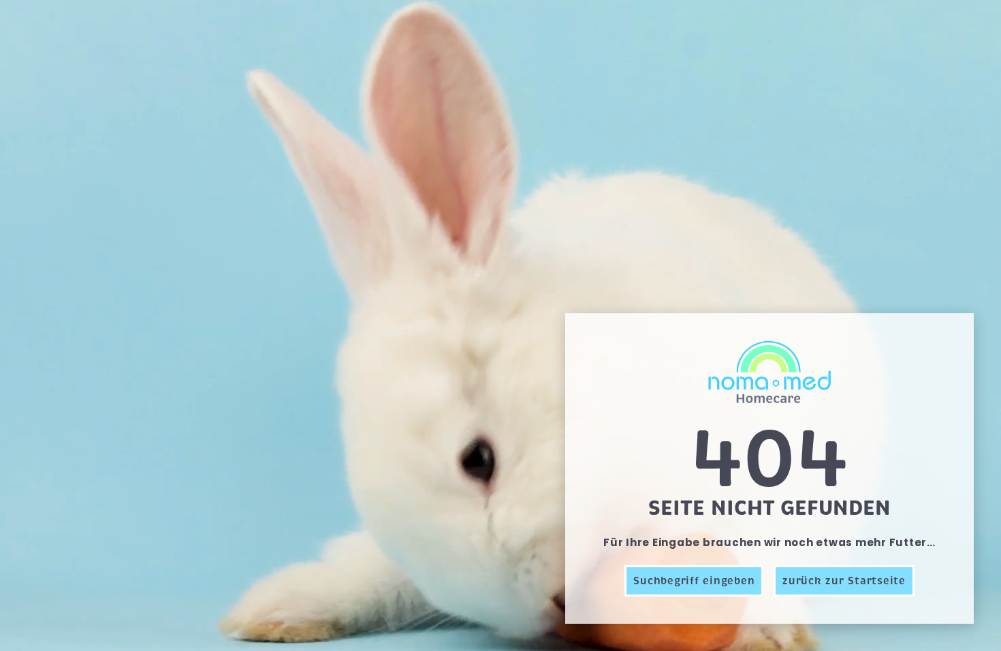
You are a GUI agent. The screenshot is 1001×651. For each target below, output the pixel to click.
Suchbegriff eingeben (693, 581)
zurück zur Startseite (844, 581)
